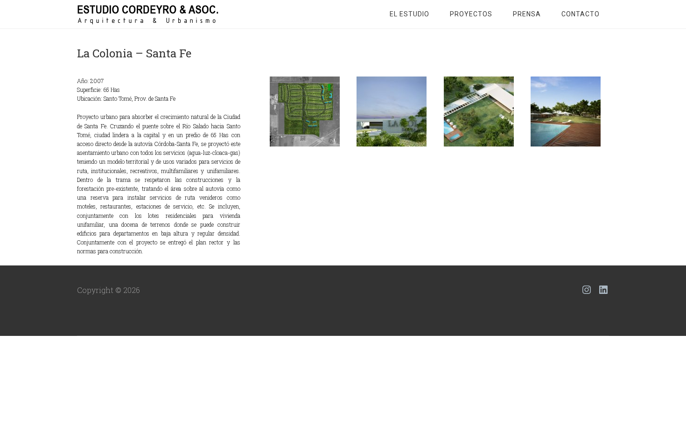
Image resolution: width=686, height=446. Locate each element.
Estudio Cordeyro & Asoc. (151, 14)
